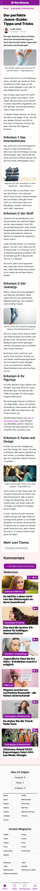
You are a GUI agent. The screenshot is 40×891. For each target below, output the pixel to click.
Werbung (7, 862)
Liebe (6, 839)
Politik (23, 795)
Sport (6, 799)
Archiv (6, 820)
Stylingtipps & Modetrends (22, 8)
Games (6, 812)
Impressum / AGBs (29, 870)
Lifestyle (7, 816)
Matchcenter (26, 799)
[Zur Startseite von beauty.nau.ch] (20, 2)
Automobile (8, 851)
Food (23, 843)
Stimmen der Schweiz (29, 812)
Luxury (24, 839)
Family (6, 843)
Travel (23, 847)
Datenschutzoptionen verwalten (11, 873)
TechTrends (25, 851)
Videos (6, 808)
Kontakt (24, 866)
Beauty (6, 855)
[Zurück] (1, 2)
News (6, 795)
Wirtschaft (25, 804)
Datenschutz (8, 870)
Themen (24, 816)
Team (24, 862)
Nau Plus (24, 808)
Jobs (5, 866)
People (6, 804)
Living (23, 834)
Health (6, 834)
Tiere (5, 847)
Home (6, 8)
